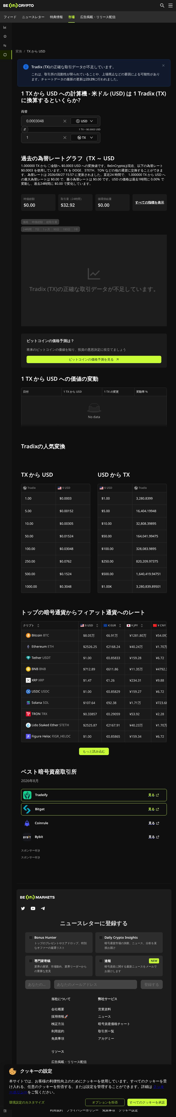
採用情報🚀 (59, 1016)
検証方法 (57, 1024)
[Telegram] (43, 909)
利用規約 (57, 1031)
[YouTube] (33, 909)
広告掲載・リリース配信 (98, 17)
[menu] (6, 41)
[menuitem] (6, 27)
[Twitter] (23, 909)
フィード (10, 17)
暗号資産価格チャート (114, 1024)
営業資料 (104, 1009)
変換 (19, 51)
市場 (71, 17)
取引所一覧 (106, 1031)
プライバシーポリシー (82, 1110)
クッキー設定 (128, 1110)
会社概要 (57, 1009)
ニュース (104, 1016)
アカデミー (106, 1038)
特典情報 (56, 17)
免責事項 (57, 1038)
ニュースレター (33, 17)
